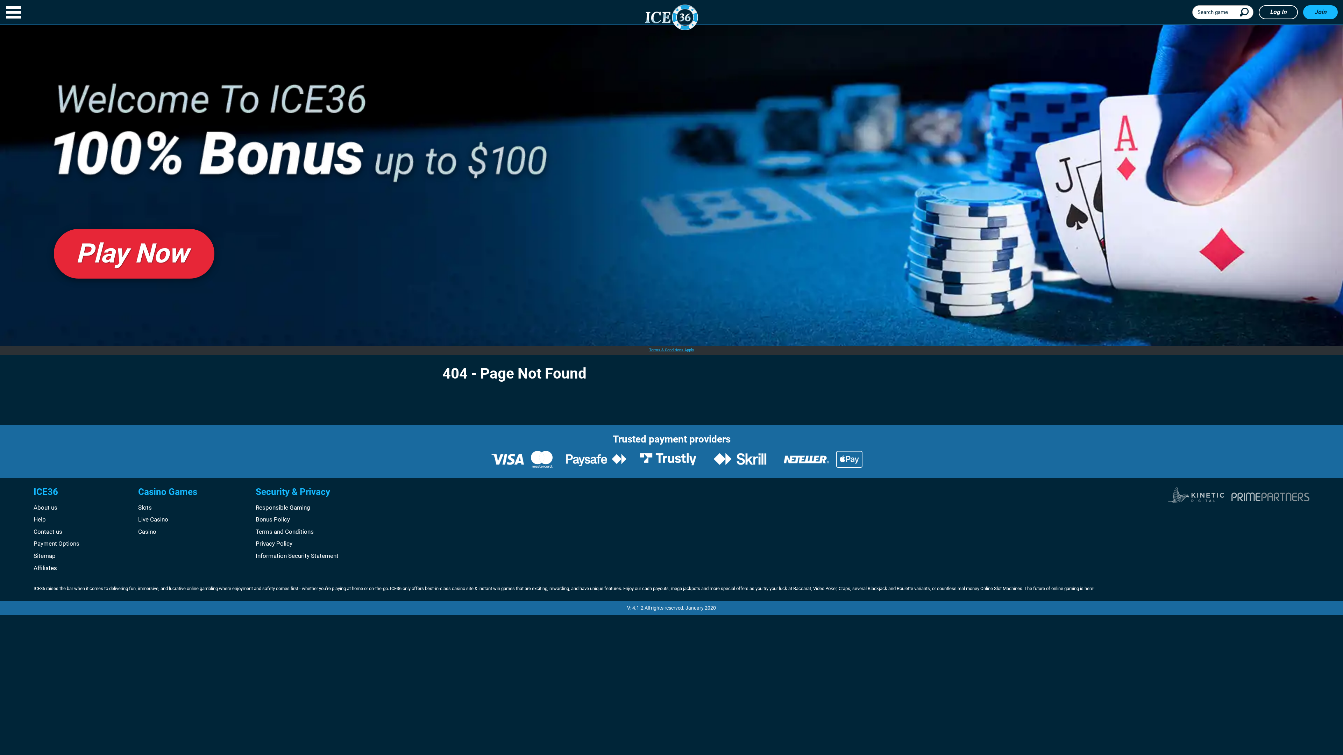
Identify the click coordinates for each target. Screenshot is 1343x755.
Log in (1278, 11)
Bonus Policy (273, 519)
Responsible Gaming (283, 507)
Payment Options (56, 543)
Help (40, 519)
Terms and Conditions (285, 531)
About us (45, 507)
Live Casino (153, 519)
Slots (145, 507)
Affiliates (45, 568)
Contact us (48, 531)
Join (1320, 11)
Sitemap (45, 555)
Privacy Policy (274, 543)
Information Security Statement (297, 555)
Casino (147, 531)
